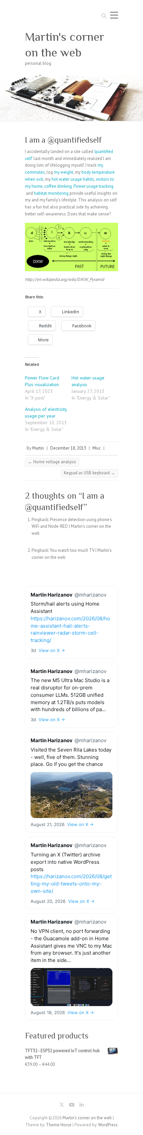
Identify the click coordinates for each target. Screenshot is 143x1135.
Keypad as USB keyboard (89, 473)
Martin (38, 448)
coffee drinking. (58, 186)
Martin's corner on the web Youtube (71, 1106)
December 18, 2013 (68, 448)
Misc (96, 448)
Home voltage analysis (52, 462)
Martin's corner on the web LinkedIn (81, 1106)
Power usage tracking (93, 186)
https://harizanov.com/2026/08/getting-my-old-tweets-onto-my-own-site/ (71, 883)
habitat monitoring (51, 193)
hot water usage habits (73, 179)
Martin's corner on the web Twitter (62, 1106)
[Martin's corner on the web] (71, 77)
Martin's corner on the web (64, 44)
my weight (63, 172)
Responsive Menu (114, 15)
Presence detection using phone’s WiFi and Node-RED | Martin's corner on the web (72, 526)
